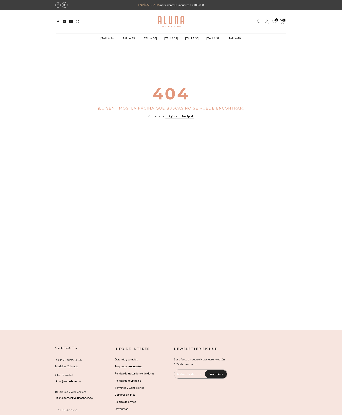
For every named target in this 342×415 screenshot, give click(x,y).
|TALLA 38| (192, 38)
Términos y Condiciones (129, 387)
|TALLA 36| (150, 38)
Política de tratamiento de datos (134, 373)
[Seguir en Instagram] (64, 5)
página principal (179, 116)
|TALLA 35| (129, 38)
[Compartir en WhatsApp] (77, 21)
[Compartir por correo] (71, 21)
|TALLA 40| (234, 38)
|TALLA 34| (107, 38)
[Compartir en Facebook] (58, 21)
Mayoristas (121, 408)
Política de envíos (125, 401)
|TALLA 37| (171, 38)
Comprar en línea (125, 394)
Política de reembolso (128, 380)
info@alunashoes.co (68, 381)
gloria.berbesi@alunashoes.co (74, 397)
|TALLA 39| (213, 38)
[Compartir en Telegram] (64, 21)
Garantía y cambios (126, 359)
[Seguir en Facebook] (58, 5)
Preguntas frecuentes (128, 366)
